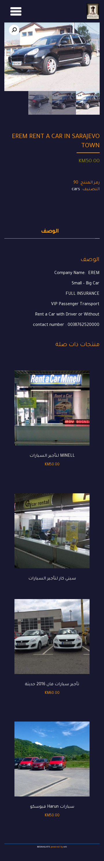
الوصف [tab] (50, 232)
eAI (65, 847)
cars (76, 189)
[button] (14, 30)
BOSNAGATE (43, 847)
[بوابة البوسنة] (93, 11)
